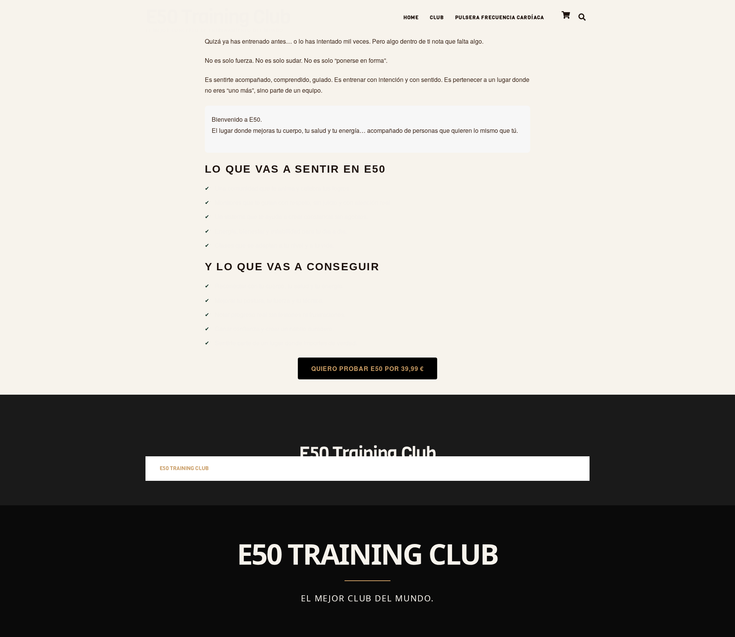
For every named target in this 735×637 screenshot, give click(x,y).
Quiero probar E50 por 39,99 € (367, 368)
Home (411, 17)
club (437, 17)
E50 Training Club (184, 468)
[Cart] (565, 15)
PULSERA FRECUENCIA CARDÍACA (499, 17)
